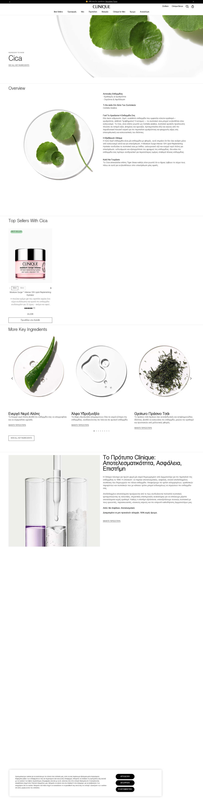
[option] (38, 380)
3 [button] (98, 431)
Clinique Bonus (177, 6)
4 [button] (100, 431)
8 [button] (109, 431)
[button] (193, 6)
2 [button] (96, 431)
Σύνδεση (165, 6)
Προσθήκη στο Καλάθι (30, 320)
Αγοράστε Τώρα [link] (111, 1)
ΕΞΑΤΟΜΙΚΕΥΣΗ (125, 789)
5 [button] (102, 431)
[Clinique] (101, 7)
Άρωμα (132, 12)
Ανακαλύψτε (144, 12)
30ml (15, 288)
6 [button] (104, 431)
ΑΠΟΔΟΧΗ (125, 776)
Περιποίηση (93, 12)
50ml (22, 288)
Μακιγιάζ (105, 12)
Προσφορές (72, 12)
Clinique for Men (119, 12)
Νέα (82, 12)
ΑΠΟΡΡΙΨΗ (125, 783)
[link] (30, 255)
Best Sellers (58, 12)
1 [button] (94, 431)
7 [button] (106, 431)
